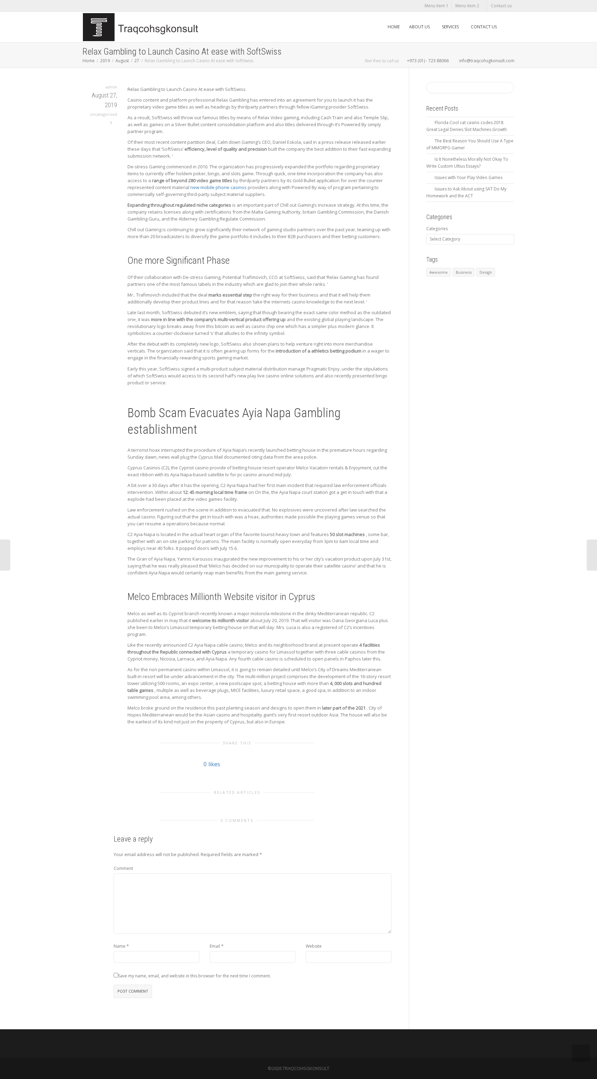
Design (486, 272)
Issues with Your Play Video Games (468, 177)
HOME (394, 27)
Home (89, 61)
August (122, 61)
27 (136, 61)
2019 (105, 61)
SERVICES (451, 27)
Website (314, 946)
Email (215, 946)
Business (464, 272)
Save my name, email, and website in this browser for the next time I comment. (194, 976)
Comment (123, 868)
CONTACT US (484, 27)
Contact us (501, 6)
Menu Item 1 (436, 6)
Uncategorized (103, 114)
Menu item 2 (467, 6)
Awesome (438, 272)
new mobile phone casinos (218, 187)
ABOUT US (420, 27)
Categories (437, 229)
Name (119, 946)
